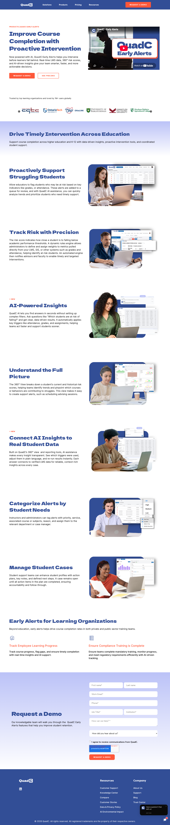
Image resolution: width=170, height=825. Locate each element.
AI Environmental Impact (112, 812)
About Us (137, 788)
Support (137, 793)
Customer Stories (108, 802)
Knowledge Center (109, 793)
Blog (135, 797)
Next (151, 111)
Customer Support (109, 788)
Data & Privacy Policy (110, 807)
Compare (104, 797)
